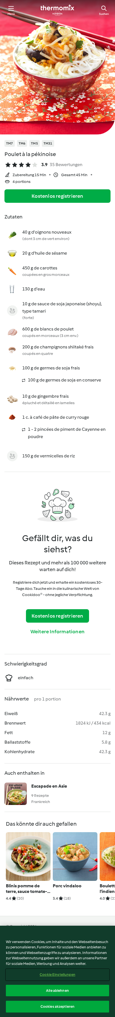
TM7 (9, 143)
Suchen (104, 14)
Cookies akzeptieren (57, 1006)
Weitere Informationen (57, 632)
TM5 (34, 143)
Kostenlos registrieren (57, 196)
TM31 (48, 143)
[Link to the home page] (57, 10)
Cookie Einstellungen (57, 974)
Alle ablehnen (57, 990)
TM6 (22, 143)
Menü (11, 14)
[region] (57, 971)
